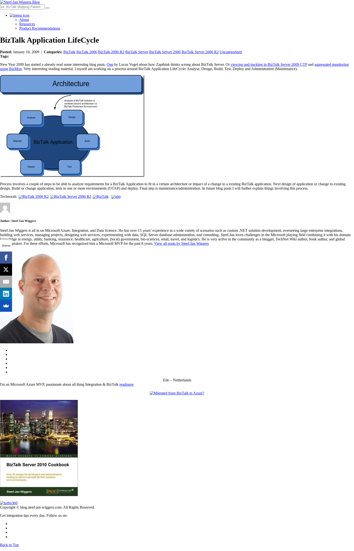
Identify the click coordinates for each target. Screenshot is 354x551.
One (110, 64)
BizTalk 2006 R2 (111, 52)
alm (117, 196)
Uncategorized (231, 52)
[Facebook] (6, 258)
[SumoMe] (6, 306)
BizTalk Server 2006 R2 (200, 52)
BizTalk (69, 52)
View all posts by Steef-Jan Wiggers (181, 243)
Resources (27, 24)
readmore (126, 384)
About (24, 20)
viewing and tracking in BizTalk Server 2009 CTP (269, 64)
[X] (6, 270)
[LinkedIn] (6, 294)
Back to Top (9, 545)
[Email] (6, 282)
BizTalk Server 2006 (165, 52)
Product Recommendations (39, 28)
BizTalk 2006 (86, 52)
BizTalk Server (136, 52)
